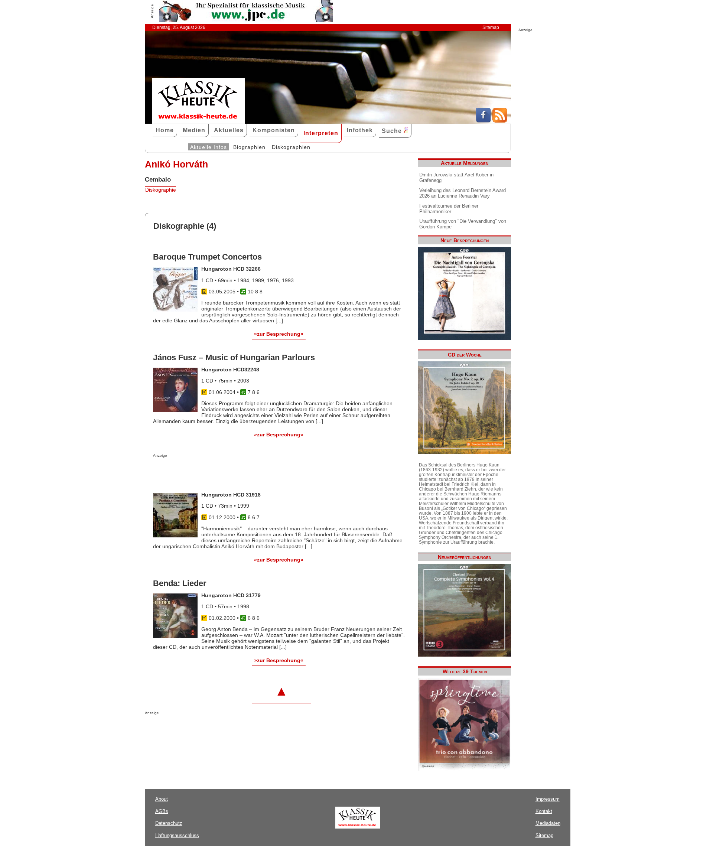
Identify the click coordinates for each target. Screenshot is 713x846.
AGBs (161, 811)
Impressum (547, 799)
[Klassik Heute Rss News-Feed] (499, 121)
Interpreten (320, 133)
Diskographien (291, 147)
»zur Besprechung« (278, 334)
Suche (393, 131)
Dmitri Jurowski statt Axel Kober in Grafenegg (456, 177)
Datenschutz (168, 823)
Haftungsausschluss (177, 835)
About (161, 799)
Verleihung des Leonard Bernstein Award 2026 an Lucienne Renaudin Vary (462, 193)
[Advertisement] (240, 472)
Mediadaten (547, 823)
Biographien (249, 147)
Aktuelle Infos (208, 147)
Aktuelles (229, 130)
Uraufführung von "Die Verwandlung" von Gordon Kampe (462, 224)
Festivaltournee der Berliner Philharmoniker (448, 208)
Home (165, 130)
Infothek (360, 130)
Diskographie (160, 190)
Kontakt (543, 811)
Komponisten (274, 130)
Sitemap (490, 27)
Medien (194, 130)
